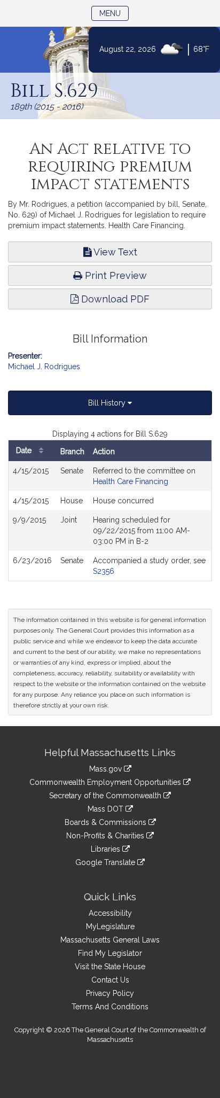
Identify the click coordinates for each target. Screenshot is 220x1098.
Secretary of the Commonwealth (106, 795)
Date (25, 450)
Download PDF (114, 299)
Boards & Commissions (106, 822)
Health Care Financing (130, 481)
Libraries (106, 849)
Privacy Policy (110, 993)
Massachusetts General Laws (110, 940)
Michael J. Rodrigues (44, 366)
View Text (114, 252)
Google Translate (106, 862)
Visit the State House (110, 966)
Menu (114, 13)
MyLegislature (110, 926)
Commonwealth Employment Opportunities (106, 782)
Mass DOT (106, 809)
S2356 (103, 571)
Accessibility (110, 913)
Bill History (108, 403)
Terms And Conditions (110, 1006)
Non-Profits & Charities (106, 835)
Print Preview (114, 275)
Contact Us (110, 980)
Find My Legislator (110, 953)
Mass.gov (106, 769)
